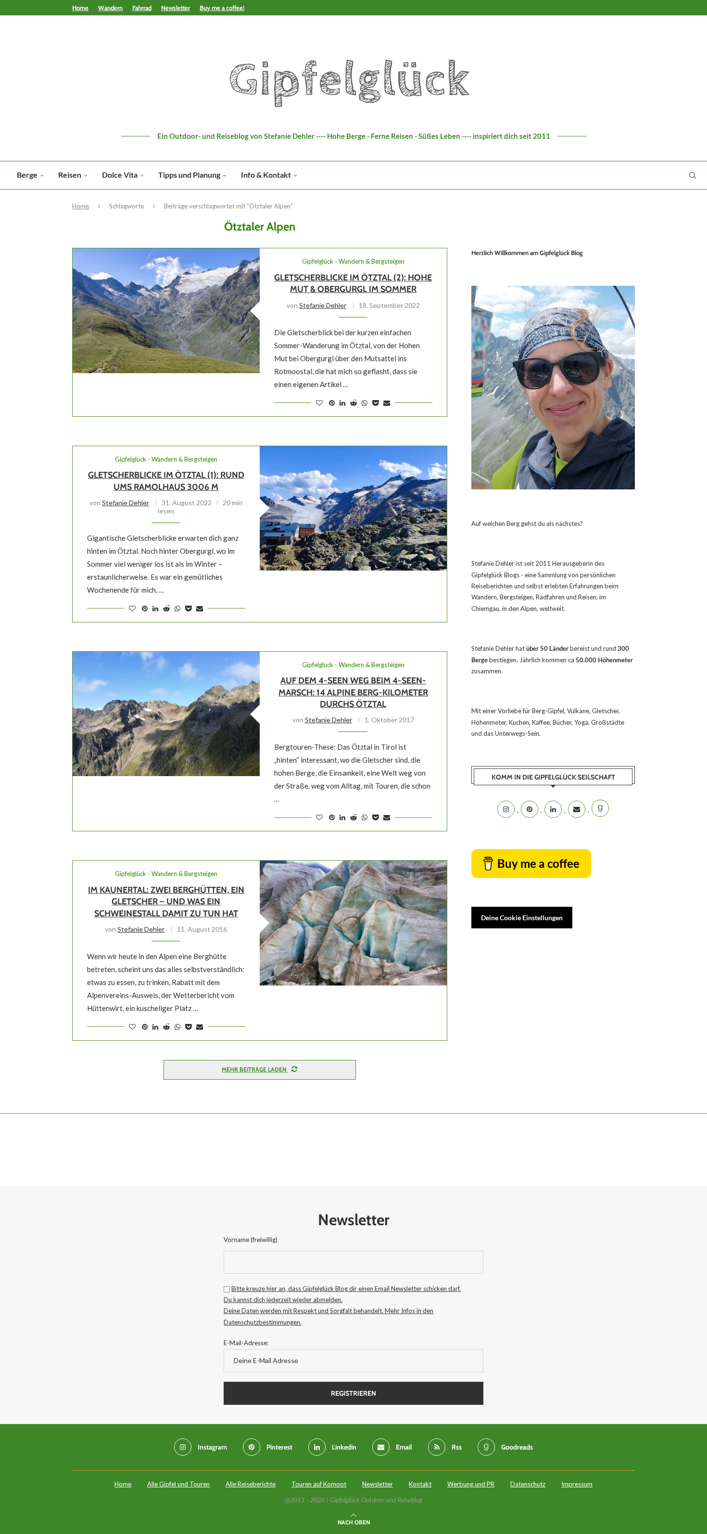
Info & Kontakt (266, 174)
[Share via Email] (386, 403)
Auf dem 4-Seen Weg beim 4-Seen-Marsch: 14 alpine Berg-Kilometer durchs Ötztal (353, 692)
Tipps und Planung (189, 174)
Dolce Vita (120, 174)
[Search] (692, 175)
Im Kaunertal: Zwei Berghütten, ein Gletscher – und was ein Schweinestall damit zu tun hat (166, 902)
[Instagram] (506, 809)
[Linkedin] (554, 809)
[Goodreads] (600, 809)
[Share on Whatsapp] (364, 403)
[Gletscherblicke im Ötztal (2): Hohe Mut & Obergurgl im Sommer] (166, 310)
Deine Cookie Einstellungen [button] (522, 917)
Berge (27, 174)
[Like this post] (319, 403)
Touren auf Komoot (318, 1484)
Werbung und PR (470, 1484)
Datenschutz (527, 1484)
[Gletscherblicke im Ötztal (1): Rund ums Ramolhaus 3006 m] (353, 508)
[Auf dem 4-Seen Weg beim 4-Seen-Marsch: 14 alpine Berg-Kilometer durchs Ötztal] (166, 714)
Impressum (577, 1484)
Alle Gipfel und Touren (178, 1484)
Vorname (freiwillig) (251, 1239)
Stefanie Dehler (322, 305)
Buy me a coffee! (222, 8)
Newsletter (175, 8)
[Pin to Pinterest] (332, 403)
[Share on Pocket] (375, 403)
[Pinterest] (530, 809)
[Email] (577, 809)
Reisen (69, 174)
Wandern (110, 8)
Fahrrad (142, 8)
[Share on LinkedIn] (342, 403)
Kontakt (420, 1484)
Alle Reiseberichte (251, 1484)
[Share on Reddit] (353, 403)
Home (80, 8)
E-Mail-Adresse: (246, 1343)
